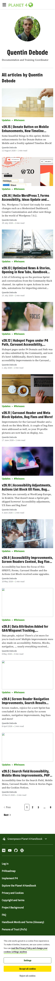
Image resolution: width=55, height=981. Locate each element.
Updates (6, 120)
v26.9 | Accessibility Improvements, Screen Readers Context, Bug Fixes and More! (27, 560)
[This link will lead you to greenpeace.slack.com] (22, 851)
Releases (20, 120)
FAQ (4, 915)
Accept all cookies (27, 968)
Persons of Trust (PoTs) (14, 929)
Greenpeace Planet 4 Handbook (25, 839)
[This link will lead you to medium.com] (4, 851)
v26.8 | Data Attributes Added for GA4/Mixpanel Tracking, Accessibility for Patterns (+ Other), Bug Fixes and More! (27, 628)
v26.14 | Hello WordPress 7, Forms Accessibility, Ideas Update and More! (25, 197)
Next (6, 815)
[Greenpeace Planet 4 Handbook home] (31, 4)
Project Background (13, 907)
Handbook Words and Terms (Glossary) (23, 922)
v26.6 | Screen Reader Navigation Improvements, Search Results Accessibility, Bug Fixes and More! (26, 701)
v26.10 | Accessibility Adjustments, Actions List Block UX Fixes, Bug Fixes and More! (26, 487)
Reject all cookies (27, 975)
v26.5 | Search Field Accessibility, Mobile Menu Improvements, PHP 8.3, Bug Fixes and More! (26, 773)
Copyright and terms (13, 900)
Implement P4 (10, 878)
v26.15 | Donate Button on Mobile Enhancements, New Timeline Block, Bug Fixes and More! (25, 129)
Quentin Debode (9, 147)
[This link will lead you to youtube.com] (10, 851)
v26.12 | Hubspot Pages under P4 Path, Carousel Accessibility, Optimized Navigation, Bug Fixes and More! (25, 342)
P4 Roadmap (9, 871)
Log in (5, 864)
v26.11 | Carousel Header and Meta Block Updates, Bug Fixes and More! (27, 415)
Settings (27, 960)
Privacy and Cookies (13, 893)
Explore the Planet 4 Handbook (19, 886)
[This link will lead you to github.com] (16, 851)
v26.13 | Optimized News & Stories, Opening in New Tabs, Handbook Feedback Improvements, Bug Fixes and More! (27, 270)
